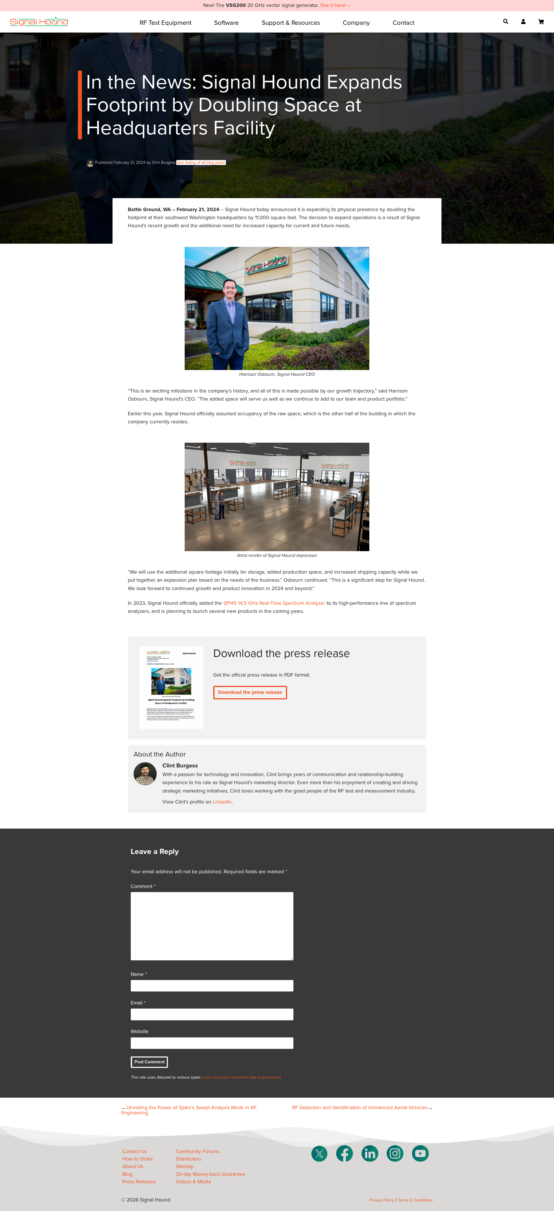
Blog (127, 1174)
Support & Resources (291, 23)
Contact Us (134, 1151)
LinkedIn (222, 802)
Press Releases (139, 1182)
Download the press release (250, 692)
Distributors (188, 1159)
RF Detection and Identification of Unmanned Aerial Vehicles (360, 1108)
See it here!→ (335, 5)
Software (226, 23)
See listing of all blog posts (201, 162)
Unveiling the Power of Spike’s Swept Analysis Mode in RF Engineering (189, 1110)
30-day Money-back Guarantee (210, 1174)
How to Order (137, 1159)
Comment (143, 886)
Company (356, 23)
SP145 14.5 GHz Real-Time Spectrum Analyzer (274, 603)
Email (138, 1003)
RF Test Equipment (165, 23)
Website (140, 1031)
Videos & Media (193, 1182)
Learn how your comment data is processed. (242, 1077)
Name (139, 974)
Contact (403, 23)
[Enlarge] (362, 254)
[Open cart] (541, 22)
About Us (132, 1166)
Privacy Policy (382, 1200)
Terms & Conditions (415, 1200)
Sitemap (185, 1166)
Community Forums (197, 1151)
